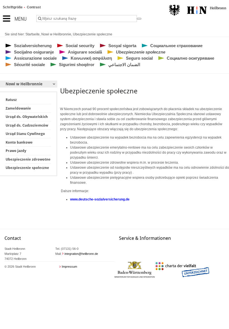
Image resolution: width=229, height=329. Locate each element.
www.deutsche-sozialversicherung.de (100, 199)
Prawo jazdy (16, 151)
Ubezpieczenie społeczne (92, 34)
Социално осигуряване (190, 58)
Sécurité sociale (29, 64)
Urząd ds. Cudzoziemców (27, 125)
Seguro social (139, 58)
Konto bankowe (19, 142)
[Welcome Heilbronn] (197, 11)
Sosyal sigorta (122, 45)
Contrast (34, 7)
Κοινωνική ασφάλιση (91, 58)
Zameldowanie (18, 108)
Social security (80, 45)
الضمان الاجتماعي (124, 64)
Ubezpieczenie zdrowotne (28, 159)
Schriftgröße (13, 7)
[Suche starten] (139, 19)
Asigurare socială (85, 52)
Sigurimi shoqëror (76, 64)
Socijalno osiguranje (34, 52)
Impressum (69, 266)
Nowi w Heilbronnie (56, 34)
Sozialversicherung (33, 45)
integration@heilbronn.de (81, 253)
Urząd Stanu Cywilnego (25, 134)
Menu (21, 19)
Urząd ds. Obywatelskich (27, 117)
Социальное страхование (176, 45)
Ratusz (11, 100)
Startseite (32, 34)
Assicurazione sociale (35, 58)
